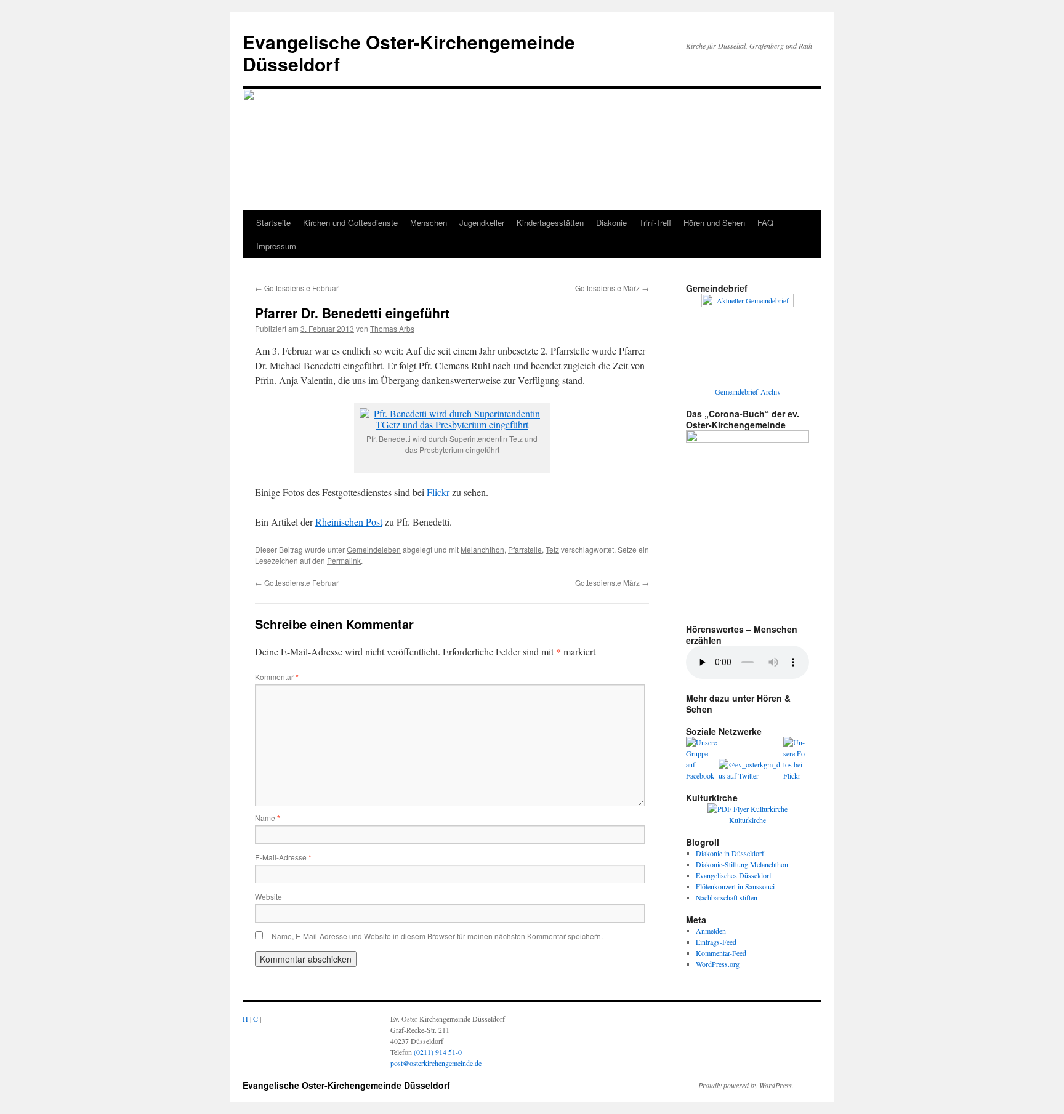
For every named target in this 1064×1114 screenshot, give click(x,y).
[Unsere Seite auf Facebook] (702, 775)
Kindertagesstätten (550, 222)
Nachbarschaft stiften (726, 897)
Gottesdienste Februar (297, 288)
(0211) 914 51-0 (438, 1052)
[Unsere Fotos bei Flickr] (796, 775)
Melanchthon (482, 549)
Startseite (273, 222)
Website (268, 896)
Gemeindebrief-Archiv (748, 391)
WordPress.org (718, 964)
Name (267, 817)
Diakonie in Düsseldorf (730, 853)
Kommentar (277, 676)
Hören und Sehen (714, 222)
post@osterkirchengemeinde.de (436, 1063)
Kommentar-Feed (721, 953)
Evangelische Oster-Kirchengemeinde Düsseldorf (409, 52)
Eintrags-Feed (716, 942)
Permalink (344, 560)
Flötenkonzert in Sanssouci (735, 886)
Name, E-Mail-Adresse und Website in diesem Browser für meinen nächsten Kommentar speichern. (437, 936)
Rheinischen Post (348, 521)
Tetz (552, 549)
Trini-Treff (655, 222)
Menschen (428, 222)
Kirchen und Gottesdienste (350, 222)
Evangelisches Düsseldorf (734, 875)
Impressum (276, 246)
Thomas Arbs (392, 328)
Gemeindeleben (374, 549)
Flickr (438, 492)
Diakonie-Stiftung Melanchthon (742, 864)
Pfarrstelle (525, 549)
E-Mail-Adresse (283, 857)
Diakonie (611, 222)
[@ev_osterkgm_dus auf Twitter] (751, 775)
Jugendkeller (481, 222)
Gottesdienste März (612, 288)
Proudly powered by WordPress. (746, 1085)
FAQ (765, 222)
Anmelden (711, 931)
